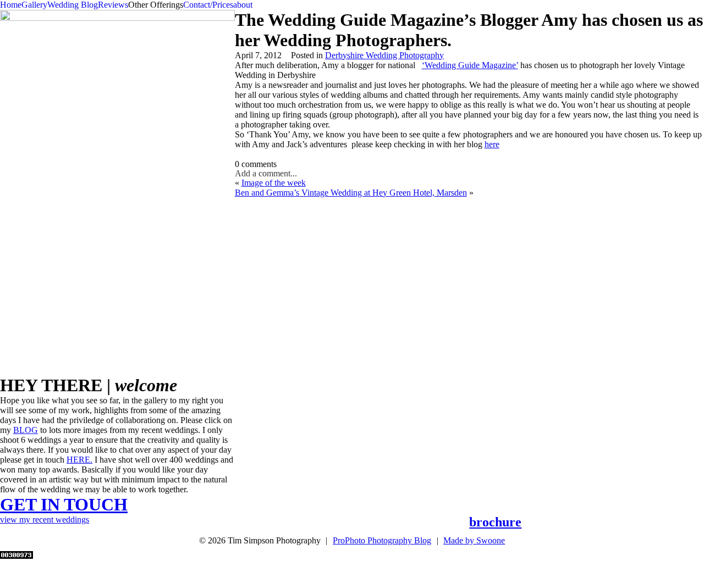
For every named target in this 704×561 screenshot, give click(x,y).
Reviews (113, 4)
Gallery (34, 4)
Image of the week (273, 182)
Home (10, 4)
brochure (495, 522)
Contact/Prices (208, 4)
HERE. (79, 459)
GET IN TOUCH (64, 504)
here (492, 144)
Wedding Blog (72, 4)
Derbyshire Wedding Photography (384, 55)
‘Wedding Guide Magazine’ (470, 65)
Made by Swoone (474, 540)
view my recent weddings (44, 519)
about (242, 4)
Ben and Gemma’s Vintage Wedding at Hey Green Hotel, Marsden (351, 192)
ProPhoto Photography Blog (382, 540)
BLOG (25, 430)
